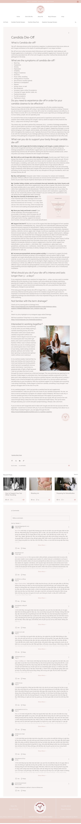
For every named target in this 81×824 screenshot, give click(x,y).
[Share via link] (23, 460)
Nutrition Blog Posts (33, 22)
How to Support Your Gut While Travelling (13, 494)
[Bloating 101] (40, 484)
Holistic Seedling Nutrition (45, 816)
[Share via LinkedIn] (19, 460)
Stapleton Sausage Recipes (49, 22)
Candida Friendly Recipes (18, 22)
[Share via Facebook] (12, 460)
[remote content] (40, 436)
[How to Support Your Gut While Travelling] (14, 484)
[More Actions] (69, 527)
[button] (78, 1)
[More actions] (69, 33)
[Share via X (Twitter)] (16, 460)
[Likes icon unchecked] (16, 548)
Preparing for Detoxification (66, 493)
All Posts (5, 22)
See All (76, 474)
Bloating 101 (35, 493)
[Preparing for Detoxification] (66, 484)
